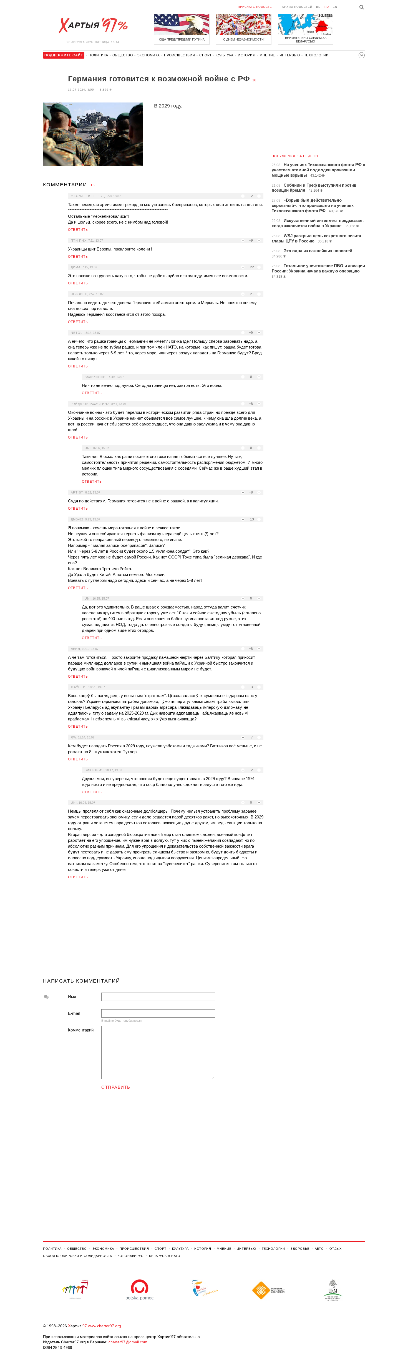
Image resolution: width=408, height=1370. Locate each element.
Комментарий (81, 1030)
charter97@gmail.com (128, 1342)
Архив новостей (297, 6)
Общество (122, 55)
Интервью (289, 55)
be (318, 6)
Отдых (335, 1248)
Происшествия (179, 55)
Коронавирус (130, 1256)
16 (254, 80)
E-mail (74, 1013)
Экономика (148, 55)
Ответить (78, 230)
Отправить (115, 1087)
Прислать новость (255, 6)
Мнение (267, 55)
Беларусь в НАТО (164, 1256)
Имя (72, 996)
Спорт (205, 55)
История (246, 55)
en (335, 6)
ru (326, 6)
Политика (98, 55)
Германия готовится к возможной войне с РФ (159, 78)
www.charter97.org (104, 1326)
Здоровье (300, 1248)
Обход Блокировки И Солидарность (77, 1256)
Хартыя (93, 25)
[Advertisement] (153, 931)
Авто (319, 1248)
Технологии (316, 55)
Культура (225, 55)
